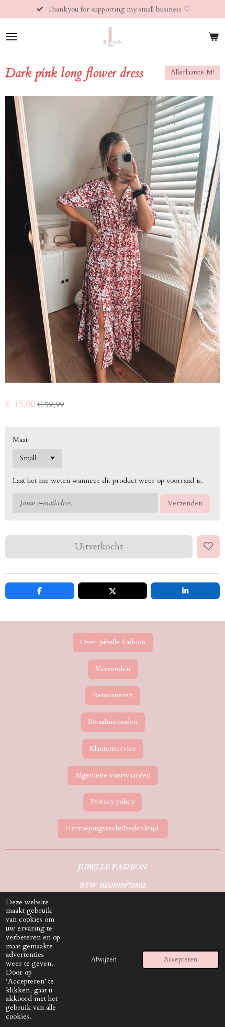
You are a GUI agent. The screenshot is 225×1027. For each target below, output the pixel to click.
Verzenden (185, 503)
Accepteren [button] (180, 959)
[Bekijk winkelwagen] (213, 36)
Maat (20, 440)
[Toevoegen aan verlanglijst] (208, 546)
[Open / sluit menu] (11, 36)
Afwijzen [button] (104, 959)
